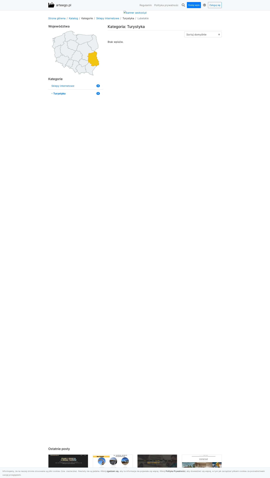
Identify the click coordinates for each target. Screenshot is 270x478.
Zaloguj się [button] (214, 5)
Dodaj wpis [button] (194, 5)
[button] (183, 5)
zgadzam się (112, 471)
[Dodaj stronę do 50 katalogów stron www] (135, 12)
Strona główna (56, 18)
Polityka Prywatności (175, 471)
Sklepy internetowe (107, 18)
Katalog (73, 18)
